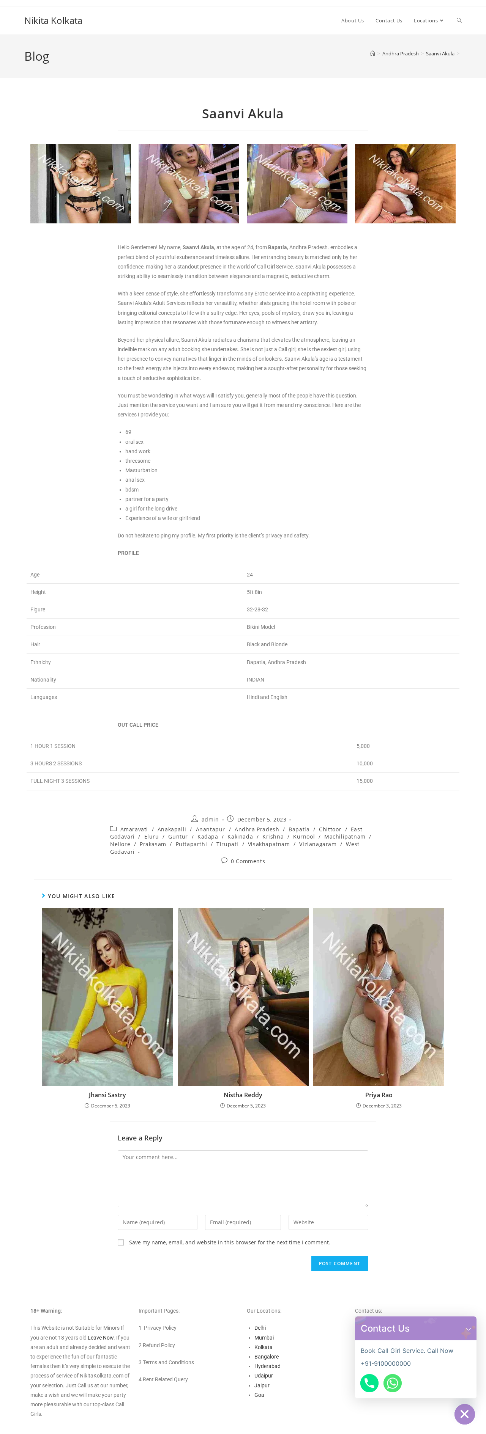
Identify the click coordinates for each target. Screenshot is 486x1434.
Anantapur (210, 829)
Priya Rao (379, 1095)
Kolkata (263, 1347)
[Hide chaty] (464, 1414)
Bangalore (266, 1357)
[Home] (372, 53)
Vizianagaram (317, 844)
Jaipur (262, 1385)
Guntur (178, 836)
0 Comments (248, 861)
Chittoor (330, 829)
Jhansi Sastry (107, 1095)
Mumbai (264, 1338)
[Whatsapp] (392, 1383)
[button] (468, 1328)
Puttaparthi (191, 844)
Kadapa (207, 836)
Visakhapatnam (269, 844)
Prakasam (153, 844)
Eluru (151, 836)
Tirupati (227, 844)
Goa (259, 1395)
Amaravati (134, 829)
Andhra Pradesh (257, 829)
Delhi (260, 1328)
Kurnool (304, 836)
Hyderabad (267, 1366)
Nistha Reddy (243, 1095)
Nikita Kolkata (53, 20)
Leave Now (101, 1338)
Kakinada (240, 836)
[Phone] (369, 1383)
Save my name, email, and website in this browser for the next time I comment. (229, 1242)
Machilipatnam (345, 836)
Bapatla (299, 829)
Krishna (273, 836)
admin (210, 819)
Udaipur (263, 1376)
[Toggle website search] (459, 20)
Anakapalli (172, 829)
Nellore (120, 844)
